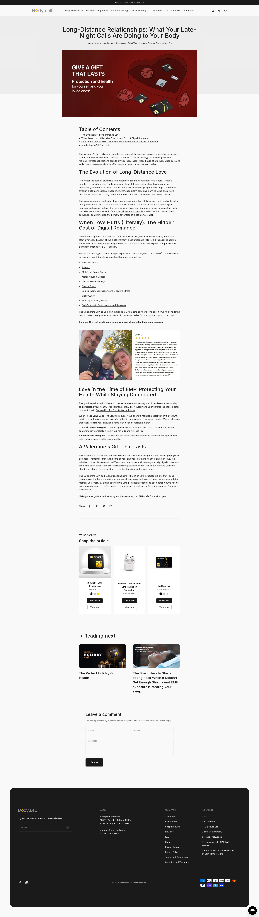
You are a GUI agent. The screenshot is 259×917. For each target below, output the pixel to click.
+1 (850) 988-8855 (109, 834)
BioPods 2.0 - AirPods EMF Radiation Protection (129, 586)
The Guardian (208, 822)
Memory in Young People (95, 300)
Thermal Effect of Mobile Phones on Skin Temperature (218, 852)
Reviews (169, 832)
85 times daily (149, 201)
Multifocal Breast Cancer (94, 272)
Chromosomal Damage (93, 281)
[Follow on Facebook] (20, 883)
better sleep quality (110, 439)
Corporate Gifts (160, 11)
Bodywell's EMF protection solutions (115, 410)
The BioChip (111, 415)
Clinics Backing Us (139, 11)
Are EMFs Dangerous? (97, 11)
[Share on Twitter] (96, 506)
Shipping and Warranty (177, 862)
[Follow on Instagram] (27, 883)
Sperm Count (89, 286)
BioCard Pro (164, 586)
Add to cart (95, 600)
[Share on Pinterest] (103, 506)
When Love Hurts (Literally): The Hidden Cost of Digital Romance (114, 138)
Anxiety (86, 267)
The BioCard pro (114, 435)
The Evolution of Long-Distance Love (100, 134)
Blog (167, 842)
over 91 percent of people (129, 211)
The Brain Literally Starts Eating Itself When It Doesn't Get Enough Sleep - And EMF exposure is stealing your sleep (155, 682)
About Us (175, 11)
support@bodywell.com (112, 830)
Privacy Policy (139, 721)
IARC (204, 817)
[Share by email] (110, 506)
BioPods (162, 427)
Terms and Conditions (176, 857)
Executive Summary (212, 832)
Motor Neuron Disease (93, 276)
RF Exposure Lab (210, 827)
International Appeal (212, 837)
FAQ (167, 837)
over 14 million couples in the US (114, 187)
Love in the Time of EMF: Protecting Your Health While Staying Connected (119, 141)
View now (95, 607)
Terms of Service (157, 721)
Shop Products (72, 11)
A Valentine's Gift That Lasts (95, 145)
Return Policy (172, 852)
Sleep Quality (88, 295)
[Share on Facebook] (89, 506)
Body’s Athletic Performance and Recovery (104, 305)
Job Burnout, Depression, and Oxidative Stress (106, 291)
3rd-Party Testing (119, 11)
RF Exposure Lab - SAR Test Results (215, 844)
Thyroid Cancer (90, 262)
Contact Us (188, 11)
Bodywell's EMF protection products (129, 482)
